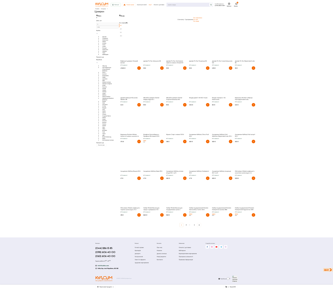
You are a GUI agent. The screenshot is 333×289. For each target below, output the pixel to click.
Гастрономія (139, 256)
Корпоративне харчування (188, 253)
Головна (97, 8)
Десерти (137, 253)
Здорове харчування (142, 262)
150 (121, 36)
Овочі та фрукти (140, 259)
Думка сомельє (162, 253)
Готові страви (139, 247)
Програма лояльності (186, 256)
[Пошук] (211, 4)
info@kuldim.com (103, 265)
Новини (159, 250)
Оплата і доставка (185, 247)
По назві (196, 21)
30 (121, 25)
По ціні (195, 19)
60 (121, 29)
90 (121, 32)
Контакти (160, 259)
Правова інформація (186, 259)
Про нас (159, 247)
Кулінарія (138, 250)
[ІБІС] (328, 270)
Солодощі (103, 8)
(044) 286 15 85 (219, 5)
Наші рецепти (161, 256)
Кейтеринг (182, 250)
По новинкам (197, 18)
